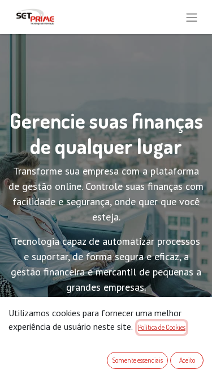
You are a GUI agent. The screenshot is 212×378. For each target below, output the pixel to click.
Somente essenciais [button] (137, 360)
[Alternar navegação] (192, 17)
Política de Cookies (161, 327)
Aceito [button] (187, 360)
